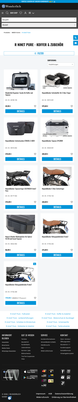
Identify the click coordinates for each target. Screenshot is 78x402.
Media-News (6, 348)
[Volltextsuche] (7, 12)
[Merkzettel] (20, 12)
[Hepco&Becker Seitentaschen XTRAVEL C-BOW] (20, 128)
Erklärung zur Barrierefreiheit (64, 397)
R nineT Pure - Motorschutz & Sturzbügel (58, 318)
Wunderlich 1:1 (65, 344)
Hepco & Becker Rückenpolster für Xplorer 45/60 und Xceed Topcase (18, 238)
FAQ (42, 348)
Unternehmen (25, 347)
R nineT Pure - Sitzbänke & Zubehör (20, 326)
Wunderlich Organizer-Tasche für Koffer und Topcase (19, 94)
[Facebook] (62, 372)
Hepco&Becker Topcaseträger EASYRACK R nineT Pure (20, 190)
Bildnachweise (26, 353)
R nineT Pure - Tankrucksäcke (58, 326)
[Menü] (2, 12)
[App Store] (29, 372)
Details (21, 111)
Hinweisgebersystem (67, 353)
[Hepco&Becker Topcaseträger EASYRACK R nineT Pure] (20, 176)
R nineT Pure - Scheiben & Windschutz (20, 322)
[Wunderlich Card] (10, 375)
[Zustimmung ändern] (10, 398)
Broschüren (5, 345)
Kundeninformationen (48, 339)
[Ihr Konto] (25, 12)
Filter (40, 53)
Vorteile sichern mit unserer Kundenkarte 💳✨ (37, 1)
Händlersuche (45, 345)
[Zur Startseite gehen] (11, 6)
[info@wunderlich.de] (75, 43)
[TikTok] (62, 383)
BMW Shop (14, 13)
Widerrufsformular (47, 351)
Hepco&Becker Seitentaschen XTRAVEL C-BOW (20, 141)
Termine (24, 339)
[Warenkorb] (76, 12)
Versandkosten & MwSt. (48, 342)
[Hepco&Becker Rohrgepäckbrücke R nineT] (57, 224)
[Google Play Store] (29, 377)
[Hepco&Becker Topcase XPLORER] (57, 128)
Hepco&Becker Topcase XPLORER (52, 141)
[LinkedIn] (68, 377)
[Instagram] (68, 372)
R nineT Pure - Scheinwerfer (58, 322)
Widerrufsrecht (42, 397)
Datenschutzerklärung (64, 394)
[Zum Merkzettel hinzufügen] (35, 106)
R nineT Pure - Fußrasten (20, 314)
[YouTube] (62, 377)
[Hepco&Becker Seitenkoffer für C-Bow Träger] (57, 80)
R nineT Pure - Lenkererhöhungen (20, 318)
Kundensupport (65, 347)
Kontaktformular (65, 350)
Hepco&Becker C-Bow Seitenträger (53, 189)
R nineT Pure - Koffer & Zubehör (58, 314)
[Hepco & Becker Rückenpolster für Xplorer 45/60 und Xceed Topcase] (20, 224)
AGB (50, 394)
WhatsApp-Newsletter (9, 351)
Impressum (40, 394)
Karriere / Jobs (26, 350)
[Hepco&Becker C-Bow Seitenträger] (57, 176)
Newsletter (5, 342)
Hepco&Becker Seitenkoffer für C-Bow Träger (56, 93)
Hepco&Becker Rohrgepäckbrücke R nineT (55, 237)
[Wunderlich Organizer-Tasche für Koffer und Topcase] (20, 80)
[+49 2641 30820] (75, 37)
